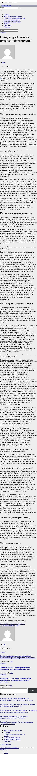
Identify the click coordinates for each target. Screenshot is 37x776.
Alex (3, 63)
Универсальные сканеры (12, 22)
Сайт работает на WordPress (9, 748)
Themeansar (3, 749)
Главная (6, 14)
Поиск (2, 687)
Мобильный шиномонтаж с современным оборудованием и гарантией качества (14, 717)
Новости (7, 27)
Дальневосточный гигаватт (9, 625)
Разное (6, 23)
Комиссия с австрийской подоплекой (12, 624)
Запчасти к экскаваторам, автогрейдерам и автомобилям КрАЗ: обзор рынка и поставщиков (17, 657)
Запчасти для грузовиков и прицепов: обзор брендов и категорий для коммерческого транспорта (15, 680)
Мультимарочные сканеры (13, 16)
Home (6, 753)
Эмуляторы (8, 25)
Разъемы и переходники (12, 20)
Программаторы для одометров (14, 18)
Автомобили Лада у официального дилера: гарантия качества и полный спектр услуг (15, 668)
